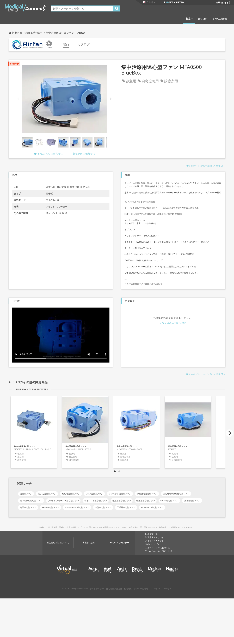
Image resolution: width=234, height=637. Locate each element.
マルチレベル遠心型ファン (77, 507)
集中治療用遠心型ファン (31, 500)
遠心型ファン (26, 493)
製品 (188, 18)
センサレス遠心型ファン (152, 507)
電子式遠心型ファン (47, 493)
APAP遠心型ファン (50, 507)
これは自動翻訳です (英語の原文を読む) (143, 284)
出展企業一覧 (151, 533)
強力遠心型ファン (192, 500)
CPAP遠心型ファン (94, 493)
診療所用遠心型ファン (147, 493)
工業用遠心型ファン (126, 507)
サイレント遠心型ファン (95, 500)
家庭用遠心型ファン (71, 493)
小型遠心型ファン (103, 507)
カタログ (202, 18)
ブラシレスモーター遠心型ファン (63, 500)
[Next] (110, 99)
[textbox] (82, 8)
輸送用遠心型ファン (145, 500)
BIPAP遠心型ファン (169, 500)
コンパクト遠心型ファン (120, 493)
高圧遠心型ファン (28, 507)
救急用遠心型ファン (121, 500)
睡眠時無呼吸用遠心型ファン (176, 493)
